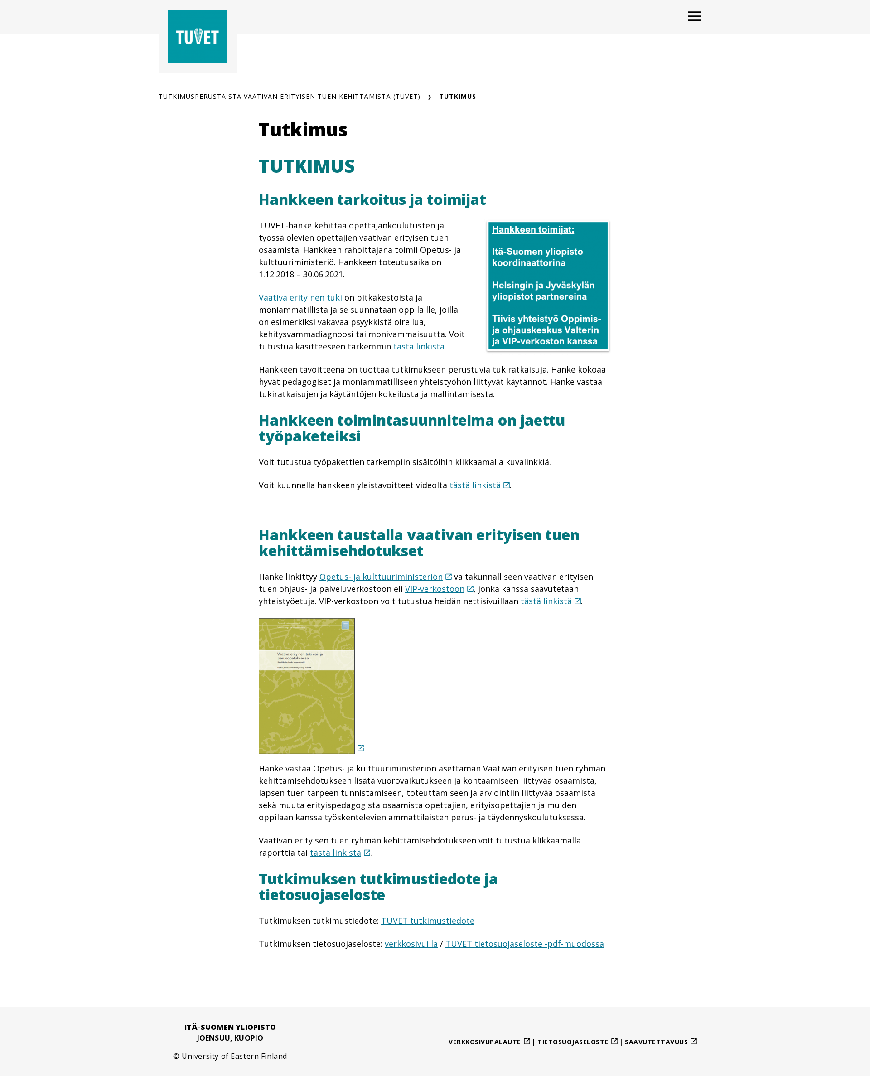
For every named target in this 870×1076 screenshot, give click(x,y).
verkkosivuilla (411, 943)
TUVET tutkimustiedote (427, 920)
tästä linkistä (475, 485)
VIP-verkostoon (434, 588)
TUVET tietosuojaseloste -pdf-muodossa (524, 943)
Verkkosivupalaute (485, 1041)
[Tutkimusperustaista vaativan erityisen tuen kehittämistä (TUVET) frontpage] (197, 36)
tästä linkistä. (419, 346)
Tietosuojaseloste (573, 1041)
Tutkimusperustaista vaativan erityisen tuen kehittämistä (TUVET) (289, 96)
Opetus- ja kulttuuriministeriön (381, 576)
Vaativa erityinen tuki (300, 297)
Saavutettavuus (656, 1041)
